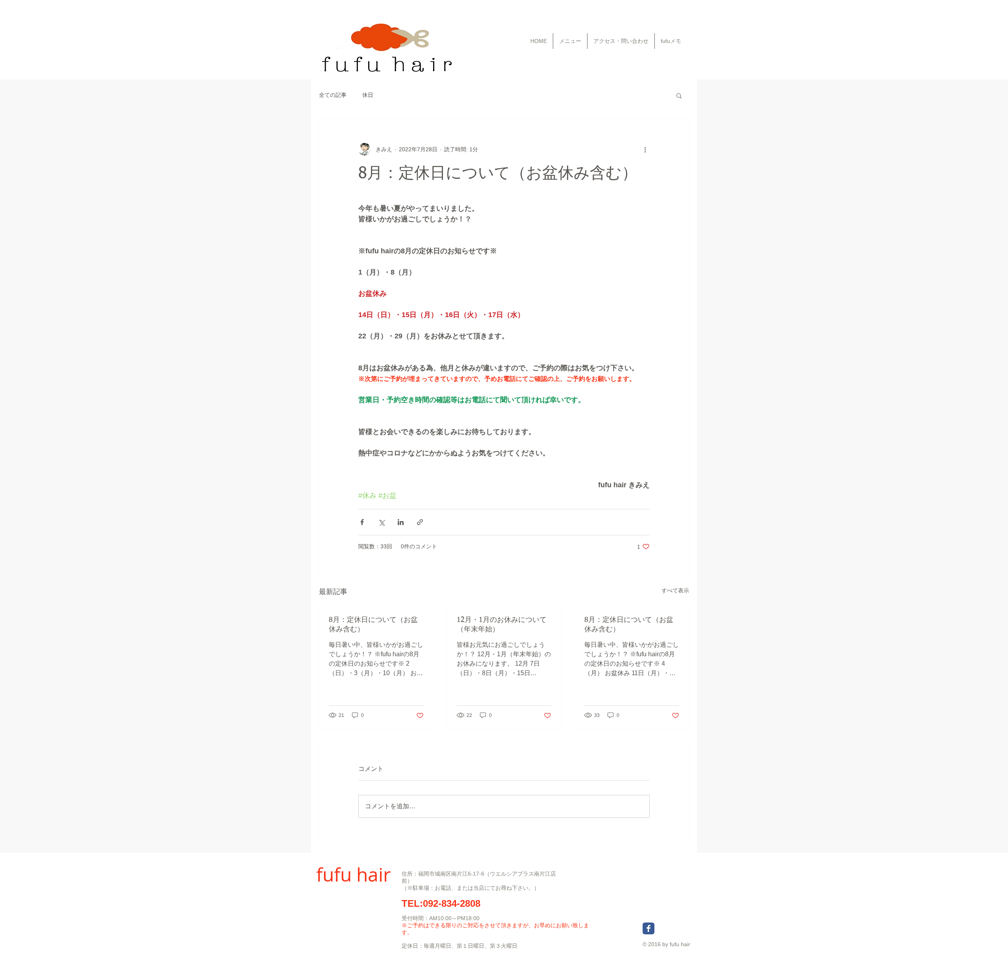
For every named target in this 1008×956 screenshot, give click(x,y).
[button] (679, 95)
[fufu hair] (648, 928)
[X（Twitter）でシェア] (381, 522)
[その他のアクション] (645, 149)
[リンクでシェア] (420, 522)
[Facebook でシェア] (362, 522)
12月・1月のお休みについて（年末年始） (502, 624)
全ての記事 (332, 95)
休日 (367, 95)
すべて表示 (675, 590)
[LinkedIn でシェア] (400, 522)
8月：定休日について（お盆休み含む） (373, 624)
